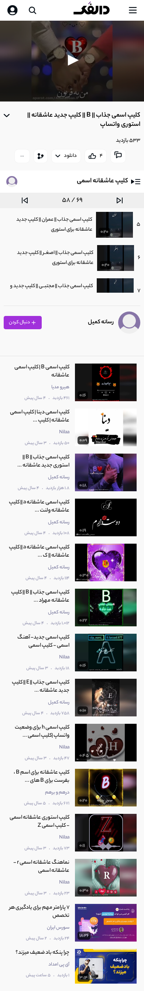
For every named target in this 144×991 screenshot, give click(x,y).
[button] (72, 60)
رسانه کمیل (101, 322)
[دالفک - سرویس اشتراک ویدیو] (97, 10)
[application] (72, 61)
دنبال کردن (20, 322)
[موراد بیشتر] (22, 156)
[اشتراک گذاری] (41, 156)
